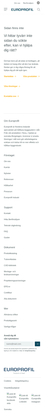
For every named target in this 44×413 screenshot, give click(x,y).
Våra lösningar (10, 86)
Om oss (17, 3)
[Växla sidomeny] (5, 9)
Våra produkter (30, 76)
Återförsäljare (28, 3)
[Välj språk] (38, 3)
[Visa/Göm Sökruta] (38, 9)
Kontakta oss (10, 96)
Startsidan (8, 76)
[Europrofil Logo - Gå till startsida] (22, 9)
